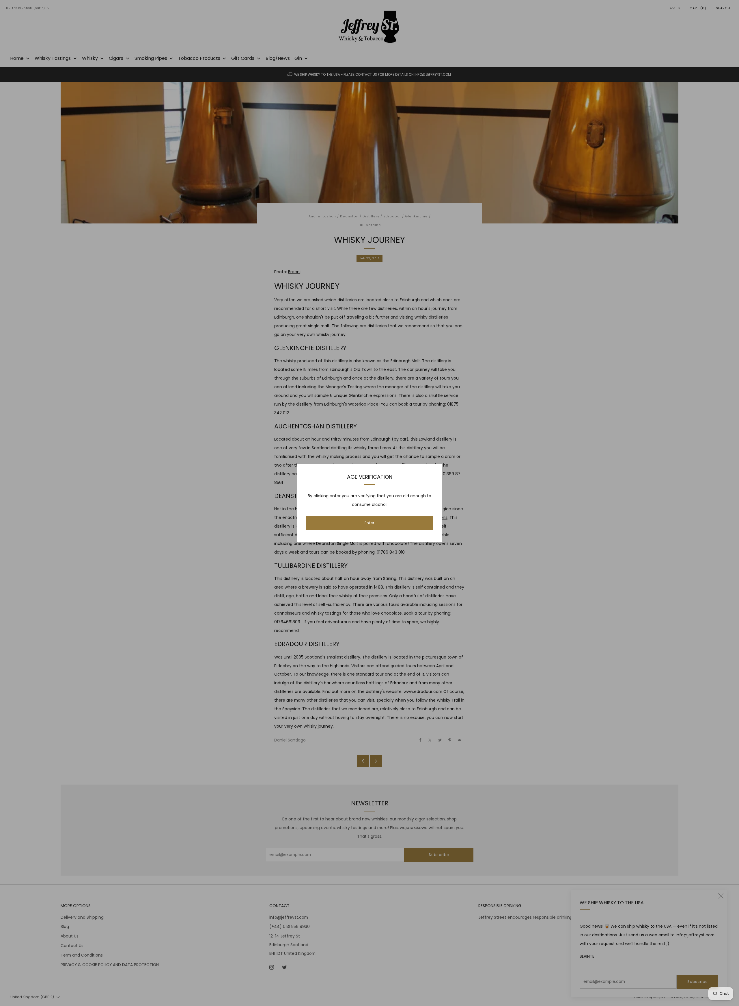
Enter (369, 522)
